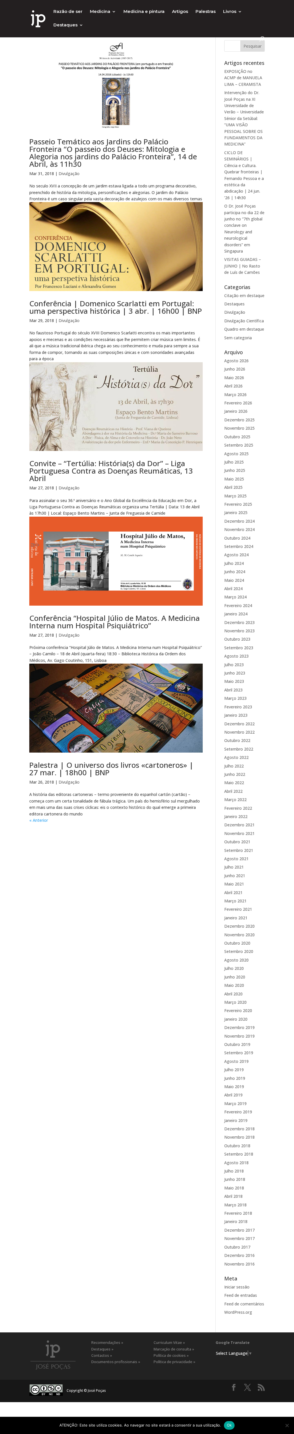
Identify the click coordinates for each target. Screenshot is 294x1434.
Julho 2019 (234, 1069)
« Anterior (38, 820)
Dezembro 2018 (239, 1128)
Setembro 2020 (238, 951)
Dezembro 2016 (239, 1255)
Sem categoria (238, 337)
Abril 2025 (233, 487)
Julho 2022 (234, 766)
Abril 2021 (233, 892)
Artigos (180, 11)
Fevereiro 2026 (238, 403)
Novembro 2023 (239, 630)
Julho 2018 (234, 1171)
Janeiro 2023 (235, 715)
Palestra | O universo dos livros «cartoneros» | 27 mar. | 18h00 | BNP (111, 769)
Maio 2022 (234, 782)
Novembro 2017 (239, 1238)
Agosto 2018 (236, 1162)
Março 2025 (235, 496)
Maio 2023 (234, 681)
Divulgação (69, 173)
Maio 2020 (234, 985)
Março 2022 (235, 799)
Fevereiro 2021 (238, 909)
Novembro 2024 (239, 529)
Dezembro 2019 (239, 1027)
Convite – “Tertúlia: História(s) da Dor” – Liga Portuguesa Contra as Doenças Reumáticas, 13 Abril (111, 470)
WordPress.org (238, 1312)
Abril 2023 (233, 690)
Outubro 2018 (237, 1145)
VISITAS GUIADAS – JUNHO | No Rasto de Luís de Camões (242, 266)
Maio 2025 (234, 479)
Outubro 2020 (237, 943)
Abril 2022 (233, 791)
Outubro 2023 (237, 639)
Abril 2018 (233, 1196)
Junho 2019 (234, 1078)
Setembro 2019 (238, 1052)
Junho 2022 (234, 774)
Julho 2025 (234, 462)
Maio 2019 (234, 1086)
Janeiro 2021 (235, 918)
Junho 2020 (234, 977)
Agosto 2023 (236, 656)
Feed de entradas (240, 1295)
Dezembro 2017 (239, 1230)
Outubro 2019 (237, 1044)
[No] (287, 1425)
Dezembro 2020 (239, 926)
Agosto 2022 (236, 757)
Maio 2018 (234, 1188)
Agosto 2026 (236, 360)
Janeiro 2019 (235, 1120)
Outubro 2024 (237, 538)
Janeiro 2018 (235, 1221)
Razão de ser (67, 11)
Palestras (206, 11)
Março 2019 (235, 1103)
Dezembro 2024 (239, 521)
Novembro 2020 (239, 934)
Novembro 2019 (239, 1036)
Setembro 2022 (238, 749)
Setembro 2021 (238, 850)
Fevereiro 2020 (238, 1010)
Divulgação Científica (244, 320)
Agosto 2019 (236, 1061)
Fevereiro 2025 (238, 504)
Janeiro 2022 (235, 816)
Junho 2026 (234, 369)
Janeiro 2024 (235, 614)
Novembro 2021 (239, 833)
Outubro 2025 (237, 436)
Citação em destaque (244, 295)
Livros (229, 11)
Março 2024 (235, 597)
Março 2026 (235, 394)
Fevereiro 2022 (238, 808)
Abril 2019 (233, 1095)
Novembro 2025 (239, 428)
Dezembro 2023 (239, 622)
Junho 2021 (234, 875)
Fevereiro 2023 (238, 707)
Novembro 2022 (239, 732)
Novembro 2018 (239, 1137)
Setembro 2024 (238, 546)
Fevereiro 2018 (238, 1213)
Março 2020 (235, 1002)
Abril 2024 (233, 588)
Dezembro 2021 (239, 825)
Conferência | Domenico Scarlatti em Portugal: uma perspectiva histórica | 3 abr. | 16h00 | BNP (115, 307)
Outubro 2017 (237, 1247)
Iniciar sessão (236, 1287)
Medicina (100, 11)
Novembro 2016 (239, 1264)
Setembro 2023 (238, 647)
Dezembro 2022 (239, 723)
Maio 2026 (234, 377)
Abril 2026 (233, 386)
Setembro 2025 (238, 445)
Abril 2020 (233, 994)
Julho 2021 (234, 867)
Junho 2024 (234, 571)
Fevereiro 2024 (238, 605)
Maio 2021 (234, 884)
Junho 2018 (234, 1179)
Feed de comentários (244, 1304)
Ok (229, 1425)
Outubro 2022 (237, 740)
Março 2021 (235, 901)
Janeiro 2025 (235, 512)
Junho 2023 (234, 673)
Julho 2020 (234, 968)
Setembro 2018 (238, 1154)
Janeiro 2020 (235, 1019)
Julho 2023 (234, 664)
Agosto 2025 (236, 453)
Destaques (65, 25)
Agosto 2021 (236, 858)
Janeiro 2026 (235, 411)
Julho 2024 (234, 563)
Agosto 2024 (236, 554)
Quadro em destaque (244, 329)
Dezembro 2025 (239, 420)
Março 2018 (235, 1205)
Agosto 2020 (236, 960)
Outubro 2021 (237, 841)
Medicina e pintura (144, 11)
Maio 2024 (234, 580)
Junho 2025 (234, 470)
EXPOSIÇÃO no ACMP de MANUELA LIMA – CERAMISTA (243, 78)
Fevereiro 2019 (238, 1112)
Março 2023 (235, 698)
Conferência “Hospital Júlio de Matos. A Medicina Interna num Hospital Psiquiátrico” (114, 622)
